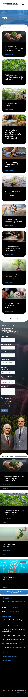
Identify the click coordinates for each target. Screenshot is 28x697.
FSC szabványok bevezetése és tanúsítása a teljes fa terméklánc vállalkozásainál (13, 134)
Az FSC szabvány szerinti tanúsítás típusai (11, 165)
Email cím (4, 352)
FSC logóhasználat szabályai (12, 105)
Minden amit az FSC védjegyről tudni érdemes (12, 305)
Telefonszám (5, 359)
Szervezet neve (6, 344)
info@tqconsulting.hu (12, 611)
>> (17, 318)
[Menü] (23, 4)
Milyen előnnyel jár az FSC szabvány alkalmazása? (13, 277)
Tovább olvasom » (9, 54)
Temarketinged (21, 692)
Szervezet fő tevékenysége (5, 368)
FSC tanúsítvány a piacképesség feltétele (13, 221)
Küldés (4, 410)
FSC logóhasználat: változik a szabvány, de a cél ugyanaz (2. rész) (14, 48)
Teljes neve (4, 336)
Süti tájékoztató (6, 660)
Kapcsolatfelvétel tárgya (6, 378)
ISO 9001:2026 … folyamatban (9, 578)
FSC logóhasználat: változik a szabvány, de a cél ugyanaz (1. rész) (14, 77)
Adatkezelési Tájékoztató (9, 656)
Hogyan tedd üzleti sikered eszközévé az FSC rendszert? (13, 248)
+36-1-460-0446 (12, 607)
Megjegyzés (4, 386)
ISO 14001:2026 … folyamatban (10, 546)
